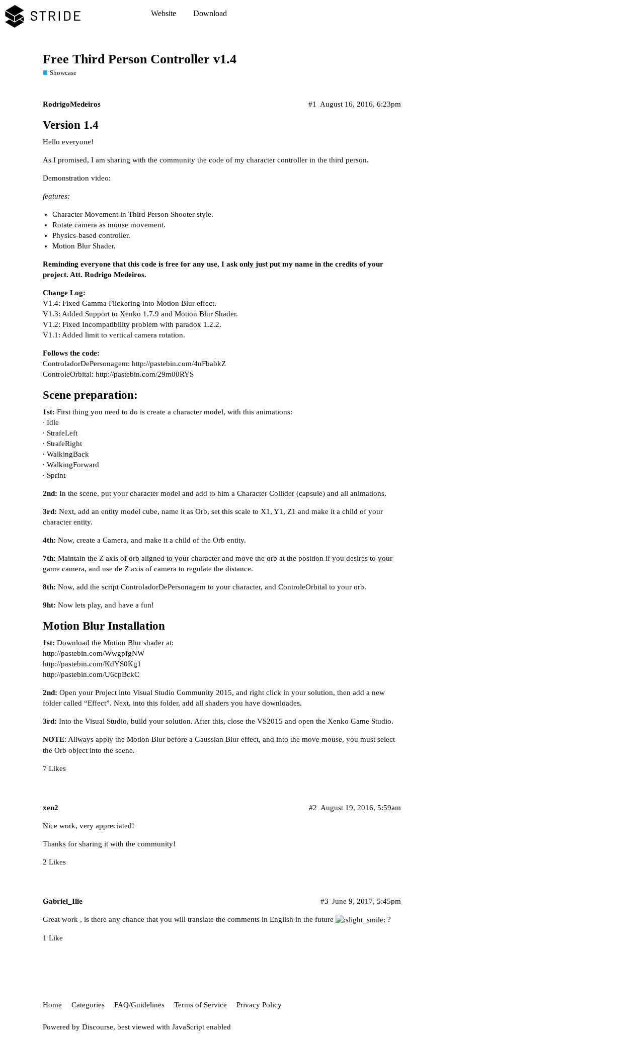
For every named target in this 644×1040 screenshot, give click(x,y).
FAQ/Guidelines (139, 1005)
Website (163, 13)
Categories (88, 1005)
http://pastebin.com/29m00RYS (145, 374)
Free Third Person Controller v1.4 (139, 59)
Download (210, 13)
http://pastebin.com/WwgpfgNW (93, 653)
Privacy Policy (259, 1005)
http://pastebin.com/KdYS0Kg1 (92, 664)
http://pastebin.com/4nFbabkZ (179, 364)
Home (52, 1005)
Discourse (97, 1027)
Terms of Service (200, 1005)
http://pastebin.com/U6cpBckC (91, 674)
